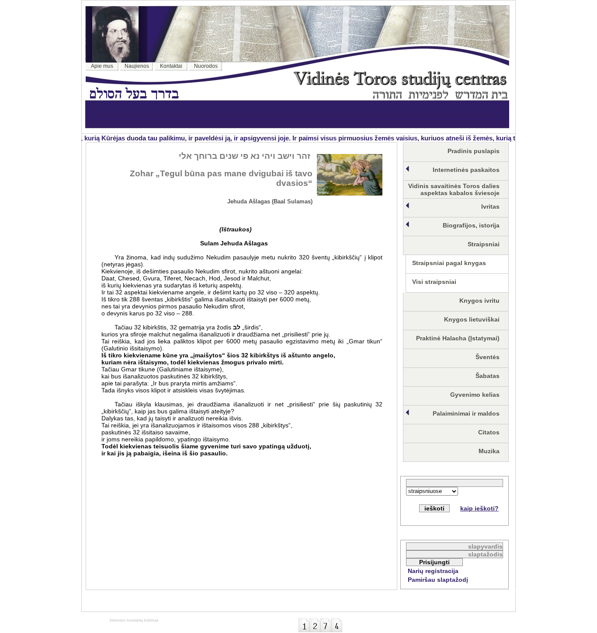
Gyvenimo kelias (475, 394)
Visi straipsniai (434, 281)
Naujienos (137, 66)
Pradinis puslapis (474, 150)
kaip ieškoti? (479, 508)
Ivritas (490, 206)
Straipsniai (484, 244)
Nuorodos (206, 66)
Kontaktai (171, 66)
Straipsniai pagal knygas (449, 262)
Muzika (489, 451)
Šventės (488, 356)
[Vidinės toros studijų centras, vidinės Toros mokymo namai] (400, 96)
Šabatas (488, 375)
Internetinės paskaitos (466, 169)
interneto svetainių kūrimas (134, 620)
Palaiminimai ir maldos (466, 413)
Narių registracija (433, 570)
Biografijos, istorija (471, 225)
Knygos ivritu (479, 300)
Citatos (489, 432)
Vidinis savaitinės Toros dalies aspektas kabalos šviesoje (454, 189)
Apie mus (102, 66)
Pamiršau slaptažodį (438, 579)
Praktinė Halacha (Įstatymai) (458, 338)
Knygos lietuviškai (472, 319)
